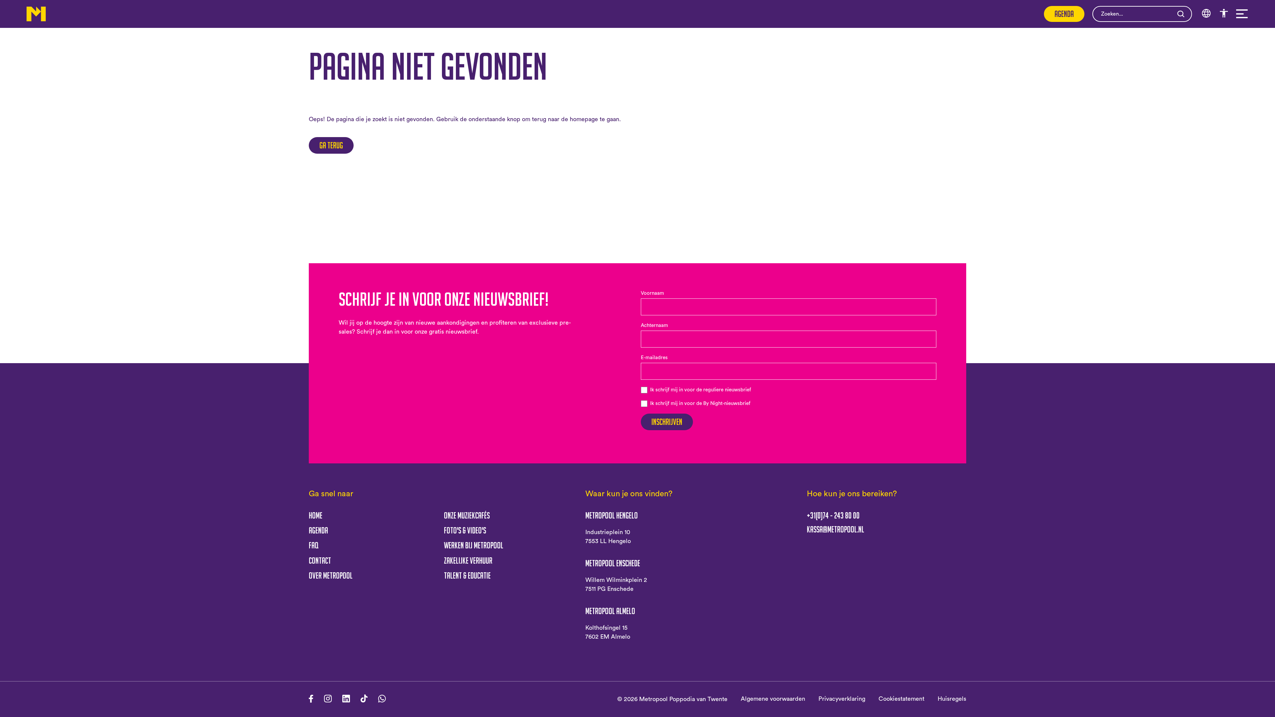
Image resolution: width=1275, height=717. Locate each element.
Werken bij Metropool (473, 545)
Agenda (1064, 14)
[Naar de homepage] (36, 14)
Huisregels (952, 699)
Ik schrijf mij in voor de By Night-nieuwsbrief (700, 403)
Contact (320, 560)
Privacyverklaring (841, 699)
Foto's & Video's (465, 530)
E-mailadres (654, 357)
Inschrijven (666, 422)
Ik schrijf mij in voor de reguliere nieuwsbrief (700, 389)
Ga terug (331, 145)
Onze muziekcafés (467, 515)
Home (315, 515)
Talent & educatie (467, 575)
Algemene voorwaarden (773, 699)
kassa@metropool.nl (835, 529)
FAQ (313, 545)
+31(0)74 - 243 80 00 (833, 515)
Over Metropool (331, 575)
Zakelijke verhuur (468, 560)
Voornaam (652, 293)
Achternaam (654, 325)
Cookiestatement (901, 699)
